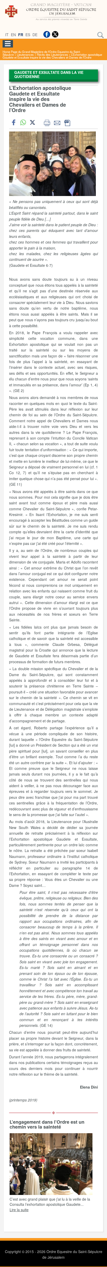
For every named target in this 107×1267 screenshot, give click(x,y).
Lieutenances (25, 54)
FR (20, 34)
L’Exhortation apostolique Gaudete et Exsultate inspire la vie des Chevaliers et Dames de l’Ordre (52, 55)
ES (27, 34)
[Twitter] (55, 34)
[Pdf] (67, 122)
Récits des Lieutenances (52, 54)
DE (34, 34)
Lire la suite (19, 1209)
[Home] (53, 21)
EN (13, 34)
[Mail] (57, 122)
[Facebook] (46, 34)
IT (7, 34)
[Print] (46, 122)
